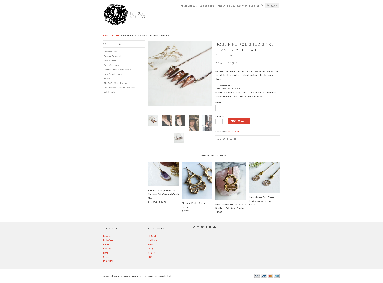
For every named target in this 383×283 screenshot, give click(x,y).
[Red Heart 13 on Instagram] (210, 227)
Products (116, 35)
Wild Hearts (109, 92)
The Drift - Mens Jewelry (115, 83)
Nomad (107, 78)
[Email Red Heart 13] (214, 227)
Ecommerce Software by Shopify (159, 276)
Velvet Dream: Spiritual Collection (119, 87)
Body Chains (108, 240)
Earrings (106, 244)
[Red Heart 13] (124, 14)
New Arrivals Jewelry (113, 74)
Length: (219, 102)
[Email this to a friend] (234, 139)
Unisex (106, 257)
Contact (242, 6)
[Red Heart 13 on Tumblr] (207, 227)
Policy (231, 6)
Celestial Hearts (111, 65)
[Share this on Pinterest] (230, 139)
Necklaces (107, 248)
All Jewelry (189, 6)
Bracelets (107, 236)
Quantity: (220, 116)
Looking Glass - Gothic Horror (118, 69)
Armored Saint (110, 51)
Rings (105, 253)
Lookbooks (208, 6)
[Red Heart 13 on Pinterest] (202, 227)
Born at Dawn (110, 60)
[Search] (262, 6)
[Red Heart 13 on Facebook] (198, 227)
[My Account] (258, 6)
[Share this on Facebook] (227, 139)
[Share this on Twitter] (223, 139)
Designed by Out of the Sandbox (133, 276)
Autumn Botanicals (113, 56)
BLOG (252, 6)
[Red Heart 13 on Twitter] (194, 227)
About (222, 6)
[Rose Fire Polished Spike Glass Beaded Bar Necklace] (180, 73)
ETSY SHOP (108, 261)
